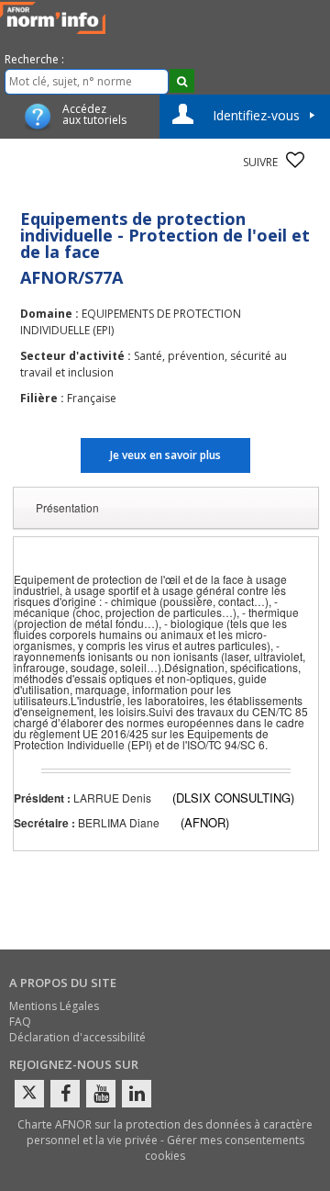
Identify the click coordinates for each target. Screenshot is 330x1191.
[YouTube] (101, 1093)
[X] (29, 1093)
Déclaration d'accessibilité (77, 1037)
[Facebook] (65, 1093)
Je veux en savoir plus (165, 455)
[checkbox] (295, 160)
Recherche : (34, 59)
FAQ (20, 1021)
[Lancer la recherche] (182, 81)
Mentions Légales (54, 1006)
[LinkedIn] (136, 1093)
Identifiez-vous (256, 115)
